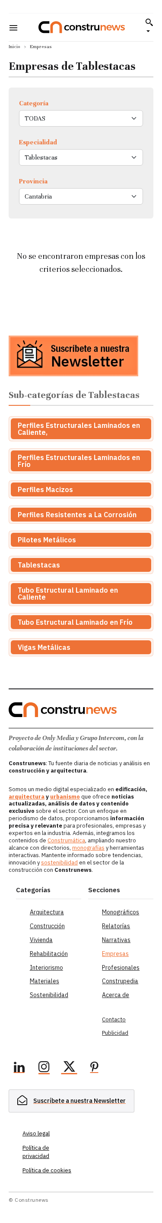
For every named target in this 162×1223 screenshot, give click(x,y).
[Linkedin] (19, 1068)
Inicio (14, 46)
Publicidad (115, 1033)
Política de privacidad (35, 1151)
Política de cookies (46, 1170)
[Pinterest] (94, 1068)
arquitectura (26, 796)
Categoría (33, 103)
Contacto (114, 1019)
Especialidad (38, 142)
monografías (88, 847)
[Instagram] (44, 1068)
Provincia (33, 181)
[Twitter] (69, 1068)
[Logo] (81, 27)
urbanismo (65, 796)
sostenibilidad (59, 862)
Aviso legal (36, 1133)
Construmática (66, 840)
